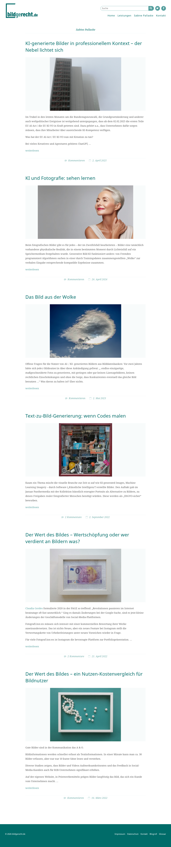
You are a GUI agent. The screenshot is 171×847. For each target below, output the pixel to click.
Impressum (120, 834)
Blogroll (153, 834)
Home (111, 15)
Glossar (162, 834)
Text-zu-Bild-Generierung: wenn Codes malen (75, 416)
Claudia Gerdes (34, 608)
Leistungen (124, 15)
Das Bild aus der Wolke (50, 297)
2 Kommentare (73, 517)
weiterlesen (32, 150)
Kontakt (161, 15)
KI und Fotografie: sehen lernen (60, 178)
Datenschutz (133, 834)
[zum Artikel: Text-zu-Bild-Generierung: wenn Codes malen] (85, 450)
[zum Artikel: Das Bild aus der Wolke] (85, 331)
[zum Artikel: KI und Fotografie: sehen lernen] (85, 212)
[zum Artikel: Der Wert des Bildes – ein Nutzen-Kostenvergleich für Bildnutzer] (85, 714)
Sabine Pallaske (143, 15)
